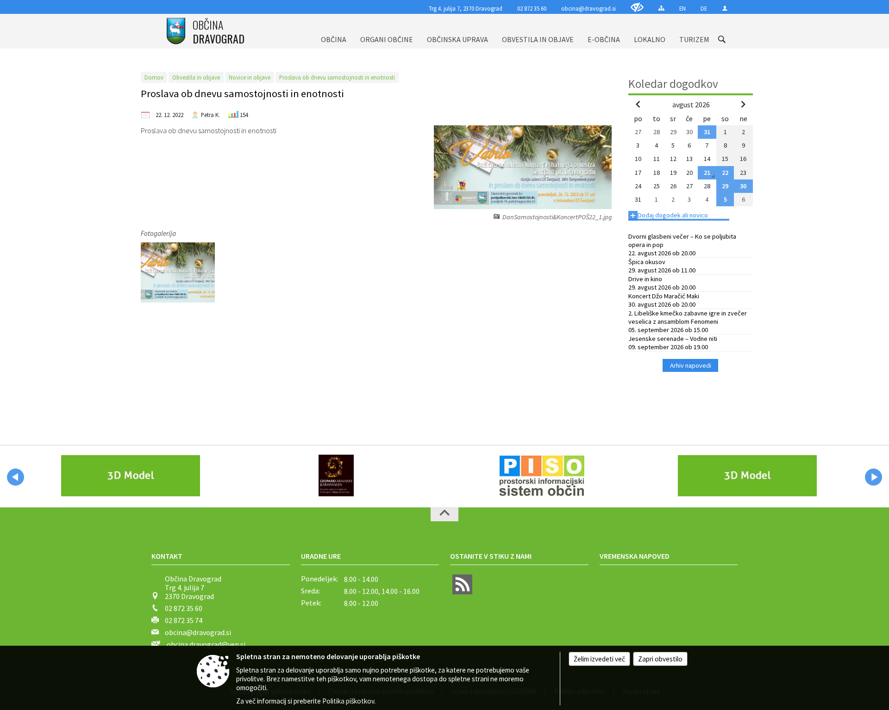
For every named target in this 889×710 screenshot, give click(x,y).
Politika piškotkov (348, 701)
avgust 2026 (691, 104)
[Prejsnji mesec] (638, 104)
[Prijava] (725, 8)
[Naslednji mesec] (743, 104)
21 (707, 172)
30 (743, 186)
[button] (15, 477)
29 (725, 186)
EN (682, 8)
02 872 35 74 (183, 620)
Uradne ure (321, 556)
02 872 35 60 (531, 8)
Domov (153, 77)
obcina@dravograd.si (588, 8)
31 (707, 132)
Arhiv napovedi (690, 365)
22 (725, 172)
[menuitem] (333, 31)
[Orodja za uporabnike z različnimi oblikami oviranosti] (637, 7)
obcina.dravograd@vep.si (206, 644)
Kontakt (166, 556)
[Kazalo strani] (661, 8)
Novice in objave (249, 77)
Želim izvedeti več (599, 658)
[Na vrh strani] (444, 514)
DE (704, 8)
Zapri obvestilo (660, 658)
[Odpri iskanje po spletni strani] (722, 39)
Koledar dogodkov (673, 83)
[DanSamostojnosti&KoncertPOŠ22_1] (178, 272)
